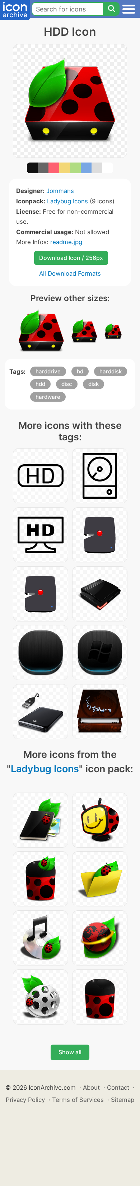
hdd (40, 384)
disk (93, 384)
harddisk (110, 371)
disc (66, 384)
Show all (70, 1052)
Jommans (60, 190)
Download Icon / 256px (71, 257)
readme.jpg (66, 242)
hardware (48, 396)
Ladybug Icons (67, 201)
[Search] (111, 9)
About (91, 1087)
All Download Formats (70, 273)
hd (80, 371)
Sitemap (122, 1099)
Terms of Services (78, 1099)
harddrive (48, 371)
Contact (118, 1087)
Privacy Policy (25, 1099)
